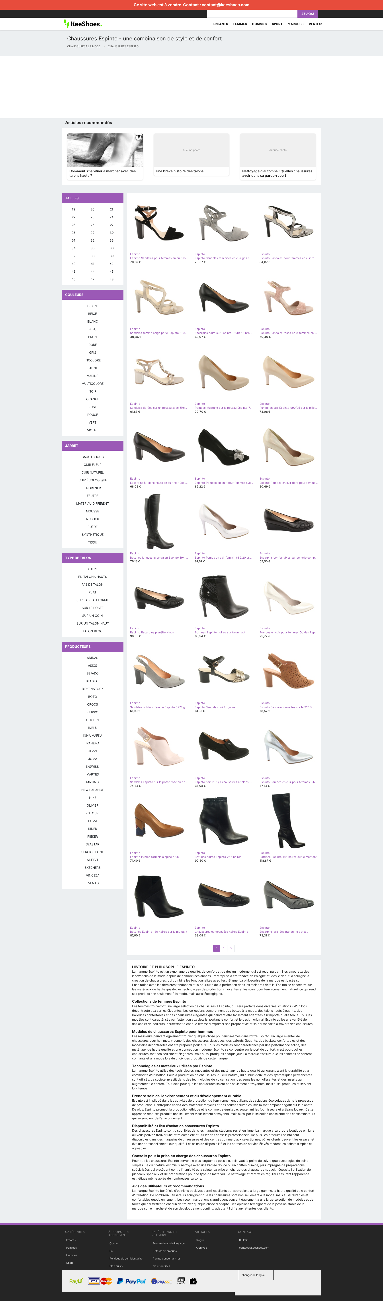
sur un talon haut (92, 623)
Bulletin (243, 1240)
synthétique (93, 534)
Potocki (93, 813)
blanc (92, 321)
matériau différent (92, 503)
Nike (92, 797)
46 (74, 279)
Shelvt (92, 860)
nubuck (92, 519)
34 (74, 248)
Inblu (92, 728)
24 (111, 217)
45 (112, 271)
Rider (92, 829)
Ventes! (315, 24)
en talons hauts (92, 577)
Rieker (92, 836)
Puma (92, 821)
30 (112, 232)
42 (111, 264)
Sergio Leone (92, 852)
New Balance (92, 790)
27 (111, 225)
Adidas (92, 658)
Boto (92, 696)
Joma (92, 759)
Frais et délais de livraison (169, 1243)
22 (73, 217)
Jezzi (92, 751)
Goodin (92, 720)
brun (92, 337)
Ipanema (92, 743)
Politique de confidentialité (126, 1258)
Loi (111, 1251)
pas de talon (93, 584)
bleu (92, 329)
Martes (92, 774)
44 (93, 271)
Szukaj (307, 14)
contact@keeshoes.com (225, 4)
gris (92, 352)
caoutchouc (93, 457)
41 (92, 264)
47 (92, 279)
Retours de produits (165, 1251)
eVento (92, 883)
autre (93, 569)
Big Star (93, 681)
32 (92, 240)
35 (93, 248)
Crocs (92, 704)
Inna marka (92, 735)
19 (73, 209)
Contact (114, 1243)
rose (92, 407)
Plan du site (116, 1266)
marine (92, 376)
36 (112, 248)
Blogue (200, 1240)
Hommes (71, 1255)
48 (112, 279)
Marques (295, 24)
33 (112, 240)
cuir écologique (92, 480)
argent (92, 306)
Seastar (92, 844)
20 (92, 209)
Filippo (92, 712)
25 (73, 225)
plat (92, 592)
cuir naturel (93, 472)
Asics (92, 665)
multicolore (93, 383)
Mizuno (92, 782)
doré (92, 345)
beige (92, 313)
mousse (92, 511)
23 (92, 217)
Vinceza (92, 875)
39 (112, 256)
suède (93, 527)
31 (73, 240)
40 (74, 264)
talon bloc (92, 631)
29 (92, 232)
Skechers (93, 867)
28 (73, 232)
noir (92, 391)
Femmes (71, 1247)
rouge (92, 414)
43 (74, 271)
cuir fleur (93, 464)
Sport (69, 1262)
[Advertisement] (133, 87)
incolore (93, 360)
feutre (92, 496)
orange (92, 399)
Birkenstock (93, 689)
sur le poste (93, 608)
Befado (93, 673)
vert (92, 422)
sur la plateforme (92, 600)
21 (111, 209)
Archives (201, 1247)
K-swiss (92, 766)
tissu (92, 542)
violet (92, 430)
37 (73, 256)
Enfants (71, 1240)
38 (93, 256)
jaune (93, 368)
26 (92, 225)
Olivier (92, 805)
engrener (92, 488)
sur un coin (92, 615)
